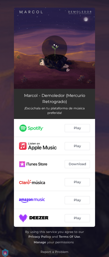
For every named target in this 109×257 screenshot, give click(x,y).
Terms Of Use (69, 236)
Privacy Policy (39, 236)
